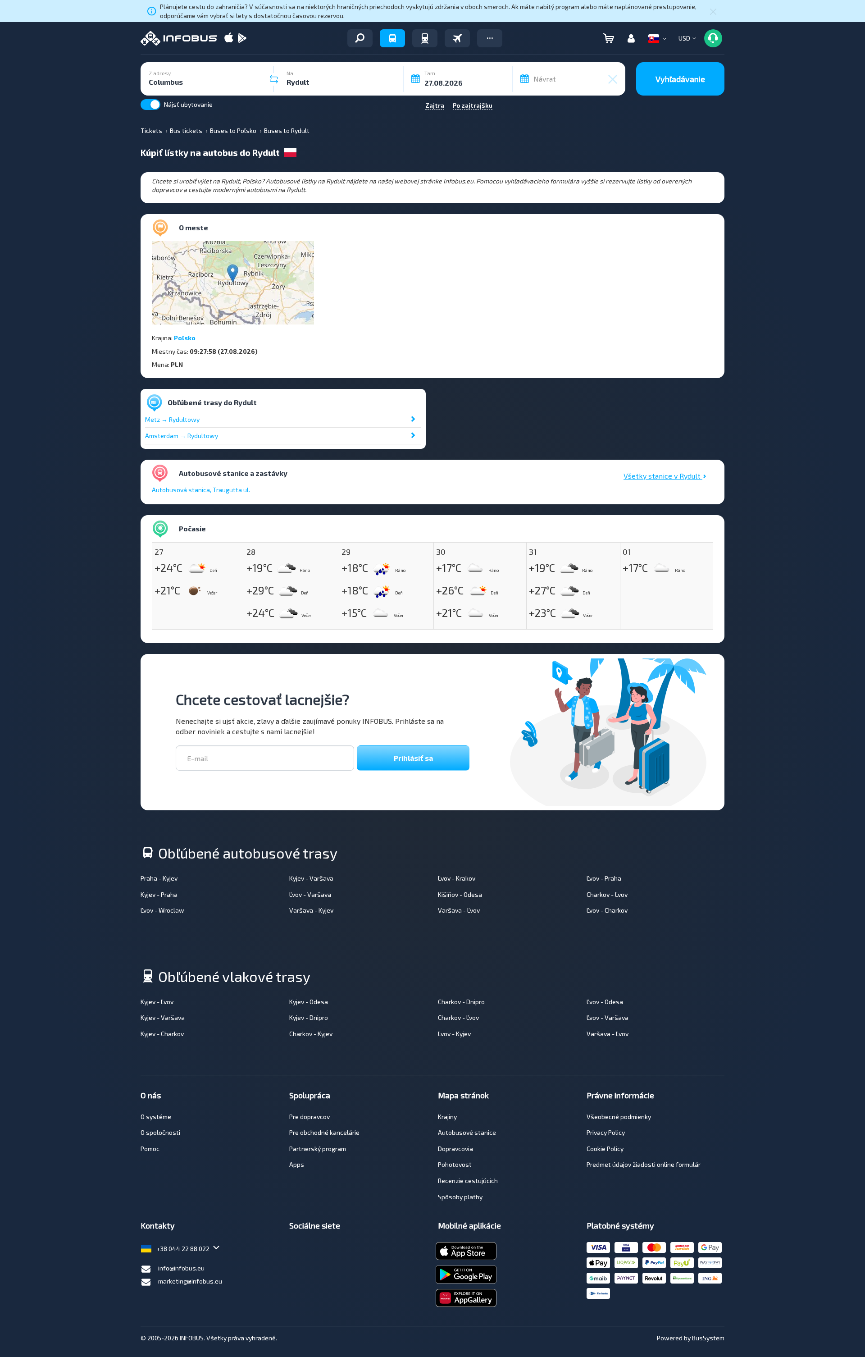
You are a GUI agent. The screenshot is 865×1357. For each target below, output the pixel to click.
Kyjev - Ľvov (157, 1001)
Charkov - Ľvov (607, 894)
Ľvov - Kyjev (454, 1033)
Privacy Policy (606, 1132)
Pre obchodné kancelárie (324, 1132)
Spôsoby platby (460, 1197)
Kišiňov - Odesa (460, 894)
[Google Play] (242, 38)
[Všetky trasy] (360, 38)
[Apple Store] (228, 38)
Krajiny (447, 1116)
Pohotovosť (455, 1164)
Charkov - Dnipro (461, 1001)
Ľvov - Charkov (607, 910)
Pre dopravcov (309, 1116)
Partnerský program (317, 1148)
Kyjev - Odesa (308, 1001)
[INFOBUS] (179, 38)
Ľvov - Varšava (310, 894)
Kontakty (158, 1225)
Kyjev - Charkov (162, 1033)
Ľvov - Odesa (605, 1001)
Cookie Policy (605, 1148)
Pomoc (150, 1148)
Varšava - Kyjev (311, 910)
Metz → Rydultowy (172, 419)
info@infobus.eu (181, 1268)
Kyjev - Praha (159, 894)
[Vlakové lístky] (424, 38)
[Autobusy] (392, 38)
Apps (296, 1164)
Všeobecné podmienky (619, 1116)
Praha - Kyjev (159, 878)
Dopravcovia (455, 1148)
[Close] (713, 11)
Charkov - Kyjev (310, 1033)
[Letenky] (457, 38)
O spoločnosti (160, 1132)
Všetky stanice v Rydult (663, 475)
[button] (489, 38)
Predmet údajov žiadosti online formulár (644, 1164)
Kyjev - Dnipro (308, 1017)
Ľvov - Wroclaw (162, 910)
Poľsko (185, 338)
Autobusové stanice (467, 1132)
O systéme (156, 1116)
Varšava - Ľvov (459, 910)
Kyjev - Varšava (311, 878)
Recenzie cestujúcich (468, 1180)
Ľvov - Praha (604, 878)
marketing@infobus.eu (190, 1281)
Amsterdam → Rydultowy (181, 435)
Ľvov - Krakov (456, 878)
